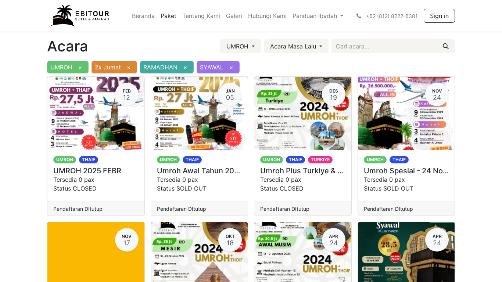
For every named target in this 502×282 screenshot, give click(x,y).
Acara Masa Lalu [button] (294, 46)
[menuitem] (143, 15)
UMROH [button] (238, 46)
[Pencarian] (446, 46)
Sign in (439, 15)
